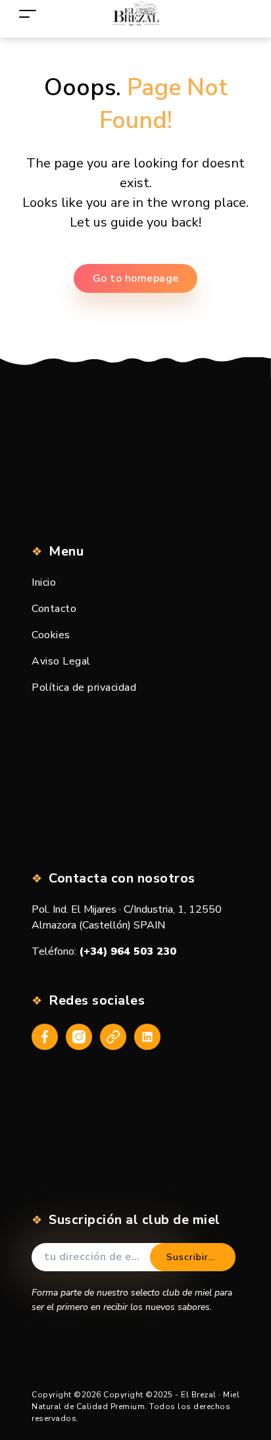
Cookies (51, 635)
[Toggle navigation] (28, 13)
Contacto (54, 608)
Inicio (44, 582)
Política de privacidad (84, 687)
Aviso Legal (61, 661)
